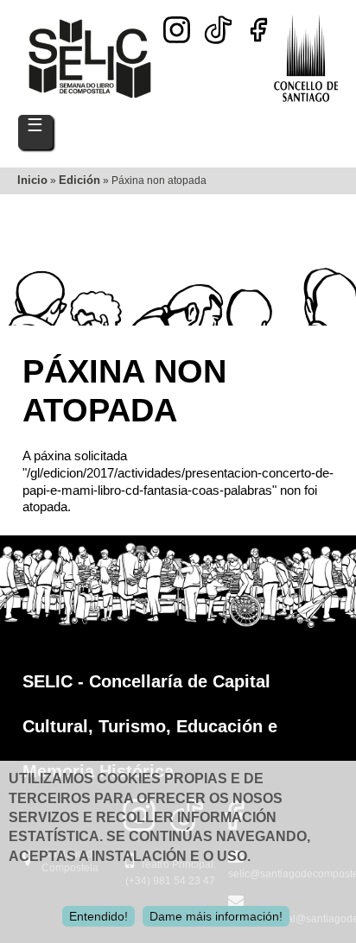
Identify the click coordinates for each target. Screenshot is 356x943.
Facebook (259, 30)
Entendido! (98, 916)
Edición (79, 180)
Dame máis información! (216, 916)
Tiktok (218, 24)
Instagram (176, 30)
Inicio (32, 180)
